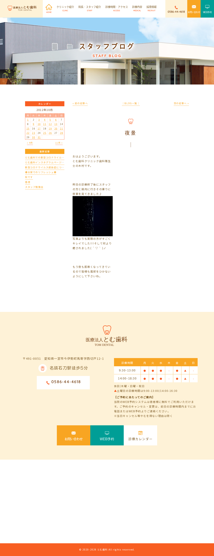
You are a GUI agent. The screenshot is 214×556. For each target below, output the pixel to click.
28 (61, 133)
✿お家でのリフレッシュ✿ (40, 172)
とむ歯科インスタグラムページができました (51, 162)
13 (56, 124)
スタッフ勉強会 (34, 187)
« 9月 (30, 142)
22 (28, 133)
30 (33, 137)
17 (39, 128)
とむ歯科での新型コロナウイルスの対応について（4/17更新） (62, 157)
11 (44, 124)
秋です (29, 177)
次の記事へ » (181, 103)
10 (39, 124)
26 (50, 133)
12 (50, 124)
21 (61, 128)
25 (44, 133)
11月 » (59, 142)
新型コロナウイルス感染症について (46, 167)
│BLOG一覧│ (131, 103)
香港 (27, 182)
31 (39, 137)
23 (33, 133)
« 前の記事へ (80, 103)
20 (56, 128)
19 (50, 128)
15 (28, 128)
